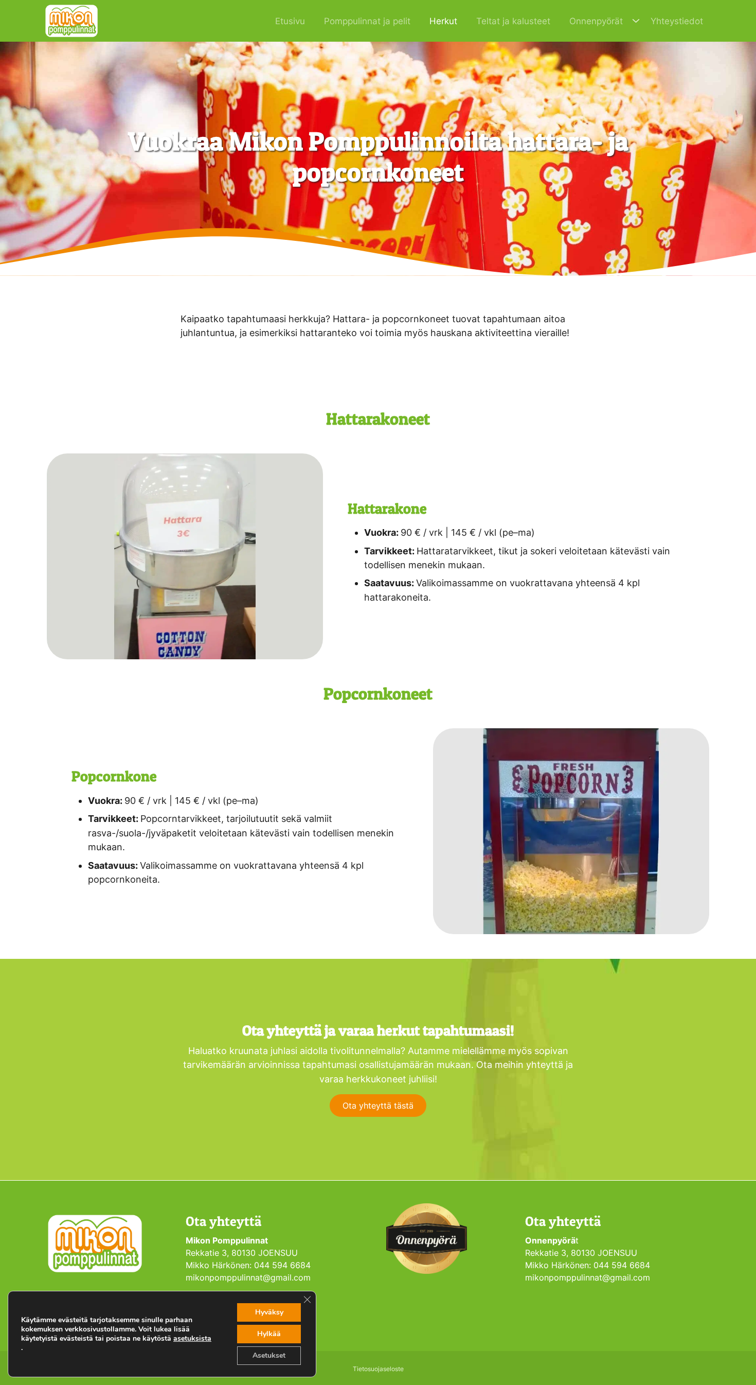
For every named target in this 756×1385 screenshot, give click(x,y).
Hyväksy (269, 1312)
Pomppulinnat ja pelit (367, 20)
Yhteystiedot (677, 20)
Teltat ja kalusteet (513, 20)
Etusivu (290, 20)
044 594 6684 (283, 1265)
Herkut (443, 20)
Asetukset (269, 1355)
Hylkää (269, 1334)
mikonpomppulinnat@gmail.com (248, 1277)
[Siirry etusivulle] (71, 19)
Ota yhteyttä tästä (378, 1105)
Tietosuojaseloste (378, 1369)
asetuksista (192, 1338)
